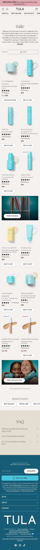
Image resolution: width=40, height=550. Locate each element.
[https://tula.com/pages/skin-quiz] (20, 372)
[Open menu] (3, 9)
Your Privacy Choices (25, 534)
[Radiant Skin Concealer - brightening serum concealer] (10, 325)
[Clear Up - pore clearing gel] (10, 116)
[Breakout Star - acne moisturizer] (29, 234)
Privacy (32, 529)
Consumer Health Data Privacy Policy (19, 530)
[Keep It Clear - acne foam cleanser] (29, 161)
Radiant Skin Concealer (10, 339)
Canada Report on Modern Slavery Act (19, 532)
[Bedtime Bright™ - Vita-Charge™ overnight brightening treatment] (29, 280)
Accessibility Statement (12, 534)
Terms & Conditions (23, 529)
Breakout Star (26, 248)
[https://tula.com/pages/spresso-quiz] (20, 208)
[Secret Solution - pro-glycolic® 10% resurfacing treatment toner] (29, 116)
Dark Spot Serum (8, 175)
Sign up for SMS (21, 478)
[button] (7, 9)
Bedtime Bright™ (27, 293)
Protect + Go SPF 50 (9, 248)
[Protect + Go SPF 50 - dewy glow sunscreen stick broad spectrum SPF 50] (10, 234)
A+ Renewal (25, 81)
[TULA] (20, 9)
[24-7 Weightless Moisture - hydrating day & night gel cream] (10, 68)
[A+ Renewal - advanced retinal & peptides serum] (29, 68)
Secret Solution (26, 129)
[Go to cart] (36, 9)
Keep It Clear (25, 175)
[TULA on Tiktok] (24, 545)
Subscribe (31, 471)
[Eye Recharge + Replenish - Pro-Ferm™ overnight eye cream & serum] (10, 280)
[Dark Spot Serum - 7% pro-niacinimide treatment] (10, 161)
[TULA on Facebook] (15, 545)
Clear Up (5, 129)
